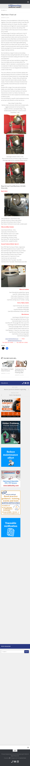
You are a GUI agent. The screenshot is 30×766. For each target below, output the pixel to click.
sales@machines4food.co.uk (15, 340)
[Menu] (28, 2)
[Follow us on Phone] (23, 383)
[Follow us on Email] (25, 383)
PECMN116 (4, 10)
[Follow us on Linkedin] (28, 383)
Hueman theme (22, 758)
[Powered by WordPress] (9, 758)
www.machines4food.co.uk (11, 338)
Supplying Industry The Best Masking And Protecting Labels (20, 370)
